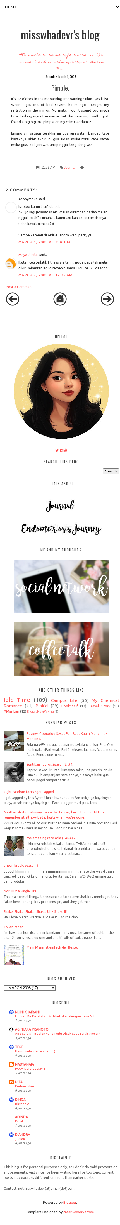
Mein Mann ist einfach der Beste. (52, 947)
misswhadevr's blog (60, 34)
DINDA (20, 1099)
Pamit (19, 1121)
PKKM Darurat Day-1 (30, 1068)
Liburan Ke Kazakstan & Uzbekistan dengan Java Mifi (55, 1016)
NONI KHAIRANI (27, 1012)
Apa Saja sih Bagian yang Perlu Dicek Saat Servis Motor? (57, 1033)
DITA (19, 1082)
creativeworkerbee (78, 1212)
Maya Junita (28, 255)
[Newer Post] (12, 304)
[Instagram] (61, 450)
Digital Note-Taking (40, 711)
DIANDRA (22, 1134)
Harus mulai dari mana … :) (35, 1051)
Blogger (69, 1202)
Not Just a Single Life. (20, 891)
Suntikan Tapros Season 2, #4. (50, 764)
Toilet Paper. (13, 927)
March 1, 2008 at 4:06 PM (44, 242)
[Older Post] (107, 304)
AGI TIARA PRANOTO (32, 1029)
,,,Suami (21, 1139)
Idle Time (17, 700)
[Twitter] (57, 450)
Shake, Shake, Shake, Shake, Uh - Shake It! (35, 911)
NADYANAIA (24, 1064)
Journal (69, 167)
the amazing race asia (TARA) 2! (51, 838)
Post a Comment (19, 287)
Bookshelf (69, 706)
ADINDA (21, 1117)
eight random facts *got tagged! (29, 792)
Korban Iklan (24, 1086)
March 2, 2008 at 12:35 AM (45, 275)
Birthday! (22, 1104)
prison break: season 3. (21, 865)
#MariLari (11, 711)
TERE (19, 1047)
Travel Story (99, 706)
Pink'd (41, 705)
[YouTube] (65, 450)
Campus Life (64, 700)
